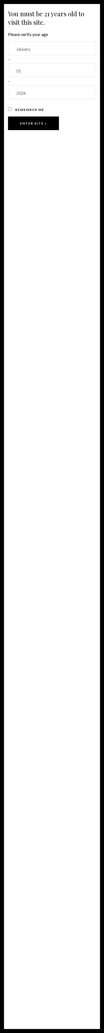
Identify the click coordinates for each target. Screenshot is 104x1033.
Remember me (29, 110)
